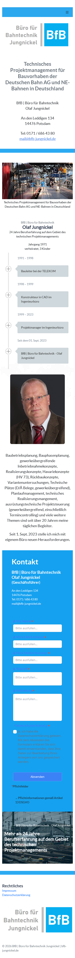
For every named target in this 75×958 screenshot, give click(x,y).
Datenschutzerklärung (16, 895)
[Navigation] (67, 12)
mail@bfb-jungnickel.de (37, 139)
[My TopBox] (37, 800)
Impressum (9, 890)
